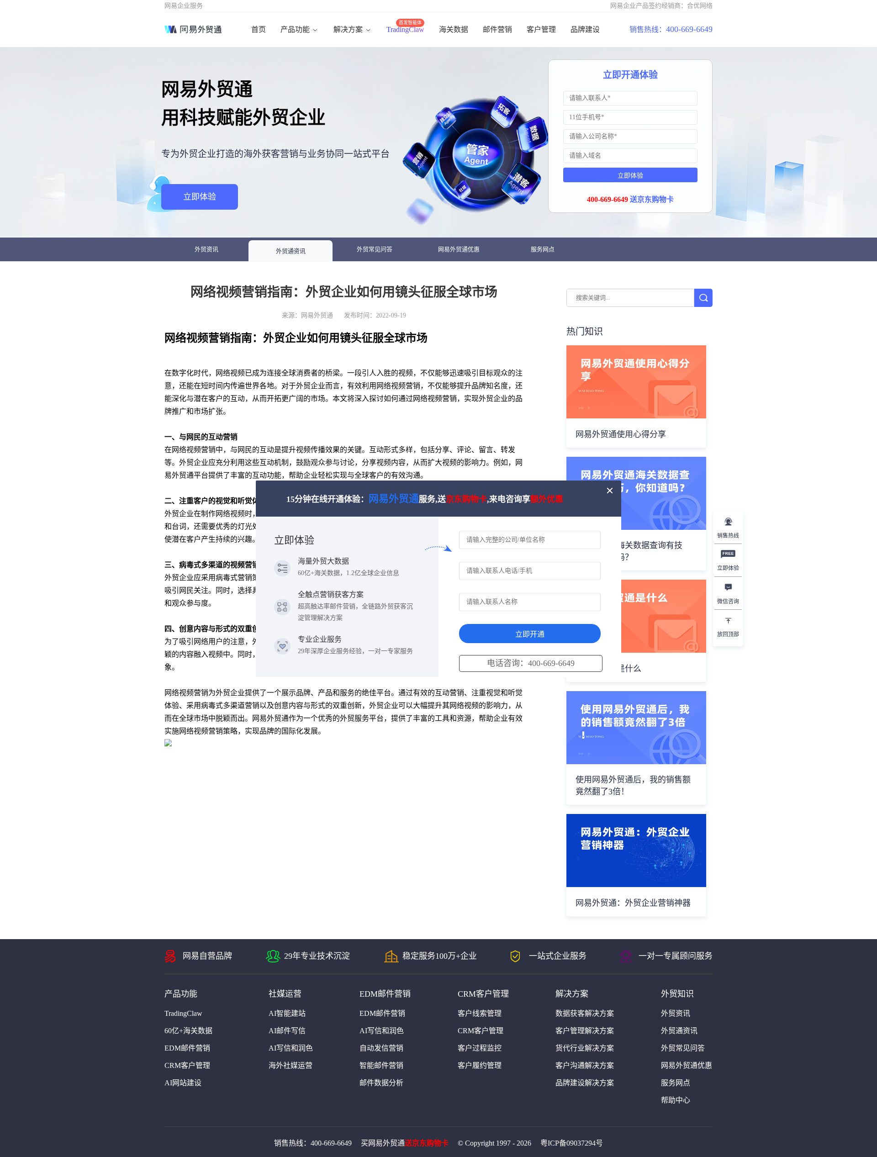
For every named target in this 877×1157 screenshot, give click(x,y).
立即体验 (199, 196)
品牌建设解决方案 (584, 1083)
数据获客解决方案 (584, 1013)
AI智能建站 (287, 1013)
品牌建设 (585, 29)
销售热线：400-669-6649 (313, 1143)
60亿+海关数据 (188, 1031)
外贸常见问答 (374, 249)
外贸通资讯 (291, 251)
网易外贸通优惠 (459, 249)
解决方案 (349, 29)
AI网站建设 (182, 1083)
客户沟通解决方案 (584, 1065)
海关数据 (453, 29)
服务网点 (543, 249)
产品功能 (296, 29)
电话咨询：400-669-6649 (531, 663)
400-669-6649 (671, 29)
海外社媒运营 (290, 1065)
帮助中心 (675, 1100)
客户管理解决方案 (584, 1031)
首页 (258, 29)
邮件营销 (497, 29)
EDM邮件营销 (187, 1048)
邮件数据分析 (381, 1083)
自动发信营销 (381, 1048)
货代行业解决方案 (584, 1048)
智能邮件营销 (381, 1065)
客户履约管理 (480, 1065)
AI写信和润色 (291, 1048)
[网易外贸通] (193, 29)
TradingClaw (405, 29)
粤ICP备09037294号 (571, 1143)
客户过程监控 (480, 1048)
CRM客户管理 (187, 1065)
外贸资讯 (206, 249)
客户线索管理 (480, 1013)
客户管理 (541, 29)
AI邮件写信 (287, 1031)
